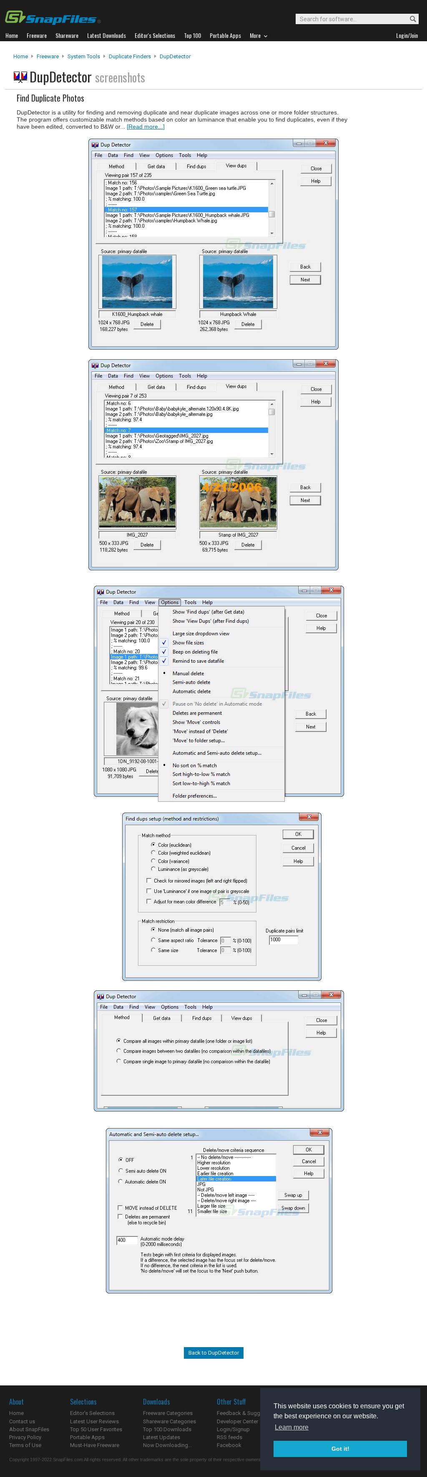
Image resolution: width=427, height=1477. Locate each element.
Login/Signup (233, 1429)
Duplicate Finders (130, 56)
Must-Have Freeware (94, 1445)
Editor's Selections (92, 1413)
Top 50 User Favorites (96, 1429)
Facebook (229, 1445)
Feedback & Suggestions (247, 1413)
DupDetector (175, 56)
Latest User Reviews (94, 1421)
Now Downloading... (167, 1445)
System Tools (84, 56)
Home (20, 56)
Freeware (48, 56)
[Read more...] (146, 126)
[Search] (409, 19)
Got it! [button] (340, 1448)
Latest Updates (161, 1437)
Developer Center (237, 1421)
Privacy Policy (25, 1437)
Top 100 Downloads (167, 1429)
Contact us (22, 1421)
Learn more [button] (292, 1427)
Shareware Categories (169, 1421)
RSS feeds (229, 1437)
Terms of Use (25, 1445)
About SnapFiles (29, 1429)
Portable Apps (87, 1437)
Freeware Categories (168, 1413)
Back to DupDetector (213, 1353)
